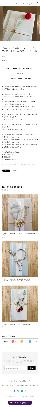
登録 (31, 368)
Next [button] (37, 24)
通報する (15, 170)
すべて (6, 341)
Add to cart (20, 73)
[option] (20, 23)
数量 (3, 60)
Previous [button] (3, 24)
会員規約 (35, 385)
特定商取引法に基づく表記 (24, 385)
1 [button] (19, 42)
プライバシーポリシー (8, 385)
